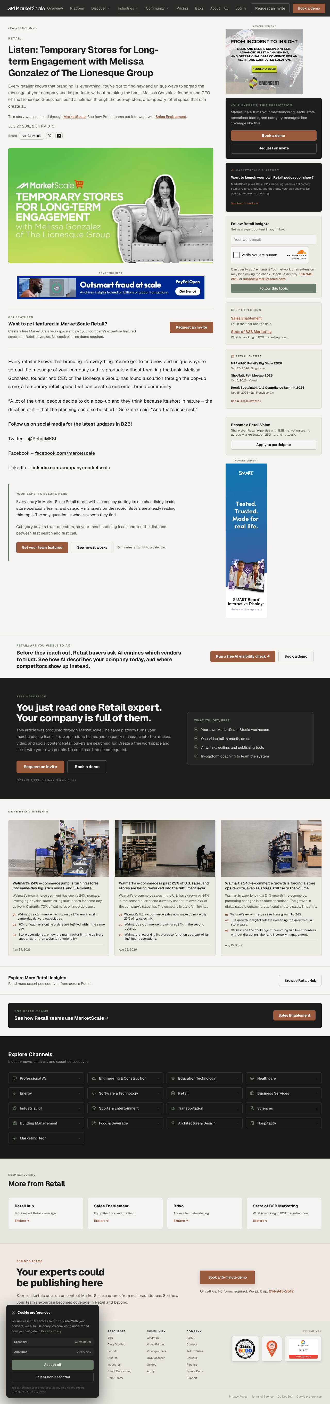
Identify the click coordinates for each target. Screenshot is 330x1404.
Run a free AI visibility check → (243, 656)
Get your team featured (42, 547)
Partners (192, 1364)
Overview (55, 8)
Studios (113, 1358)
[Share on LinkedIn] (59, 135)
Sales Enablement (170, 116)
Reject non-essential (52, 1377)
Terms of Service (263, 1396)
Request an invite (270, 8)
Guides (151, 1364)
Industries (126, 8)
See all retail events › (246, 401)
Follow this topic (273, 288)
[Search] (226, 8)
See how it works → (244, 203)
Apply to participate (273, 444)
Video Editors (156, 1344)
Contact (192, 1344)
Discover (98, 8)
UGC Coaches (156, 1358)
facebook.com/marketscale (65, 453)
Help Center (115, 1378)
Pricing (182, 8)
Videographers (156, 1351)
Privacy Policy (238, 1396)
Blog (199, 8)
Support (192, 1378)
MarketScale (74, 116)
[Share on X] (49, 135)
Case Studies (116, 1344)
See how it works (92, 547)
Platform (77, 8)
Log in (240, 8)
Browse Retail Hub (300, 980)
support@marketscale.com (264, 279)
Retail (14, 38)
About (215, 8)
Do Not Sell (285, 1396)
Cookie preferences (309, 1396)
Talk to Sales (195, 1351)
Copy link (34, 136)
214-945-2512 (281, 1291)
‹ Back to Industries (22, 28)
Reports (113, 1351)
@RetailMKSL (43, 439)
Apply (151, 1371)
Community (155, 8)
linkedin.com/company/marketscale (70, 467)
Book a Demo (195, 1371)
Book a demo (273, 135)
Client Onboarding (119, 1371)
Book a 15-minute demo (227, 1277)
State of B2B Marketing (251, 331)
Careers (192, 1358)
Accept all (52, 1364)
